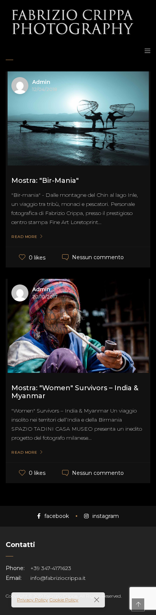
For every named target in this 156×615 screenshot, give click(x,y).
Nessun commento (98, 257)
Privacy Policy (32, 600)
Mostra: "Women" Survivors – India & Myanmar (74, 392)
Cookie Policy (63, 600)
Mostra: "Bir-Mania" (45, 180)
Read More (24, 237)
